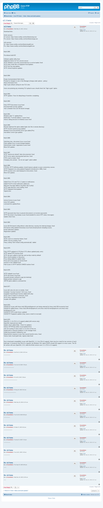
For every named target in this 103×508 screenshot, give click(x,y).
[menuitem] (14, 13)
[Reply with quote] (74, 27)
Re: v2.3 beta (8, 350)
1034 (84, 29)
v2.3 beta (7, 20)
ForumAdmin (83, 26)
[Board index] (12, 6)
